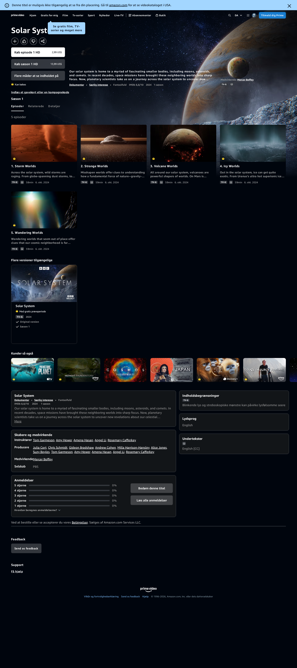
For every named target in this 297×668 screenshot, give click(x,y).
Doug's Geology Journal (264, 370)
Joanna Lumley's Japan (171, 370)
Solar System (44, 283)
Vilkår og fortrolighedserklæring (101, 596)
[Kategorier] (248, 15)
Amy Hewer (64, 440)
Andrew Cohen (105, 447)
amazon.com (118, 5)
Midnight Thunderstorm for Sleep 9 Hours (79, 370)
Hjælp (145, 596)
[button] (37, 510)
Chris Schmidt (57, 447)
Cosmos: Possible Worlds (125, 370)
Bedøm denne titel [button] (151, 488)
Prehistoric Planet (32, 370)
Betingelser (80, 522)
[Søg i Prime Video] (230, 15)
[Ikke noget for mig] (33, 41)
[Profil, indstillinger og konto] (254, 15)
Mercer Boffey (245, 79)
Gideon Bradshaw (81, 447)
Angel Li (100, 440)
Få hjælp (17, 571)
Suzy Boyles (41, 452)
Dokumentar (76, 84)
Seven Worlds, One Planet (218, 370)
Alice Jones (159, 447)
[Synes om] (24, 41)
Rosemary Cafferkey (122, 440)
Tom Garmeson (43, 440)
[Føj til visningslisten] (15, 41)
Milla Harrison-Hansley (133, 447)
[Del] (42, 41)
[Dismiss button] (289, 6)
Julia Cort (40, 447)
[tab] (17, 106)
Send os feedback (130, 596)
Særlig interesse (98, 84)
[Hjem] (17, 15)
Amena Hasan (83, 440)
